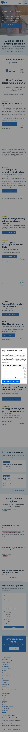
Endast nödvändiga (6, 381)
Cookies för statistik (8, 374)
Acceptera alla (16, 381)
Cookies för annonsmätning (10, 377)
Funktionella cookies (8, 371)
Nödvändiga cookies (8, 368)
